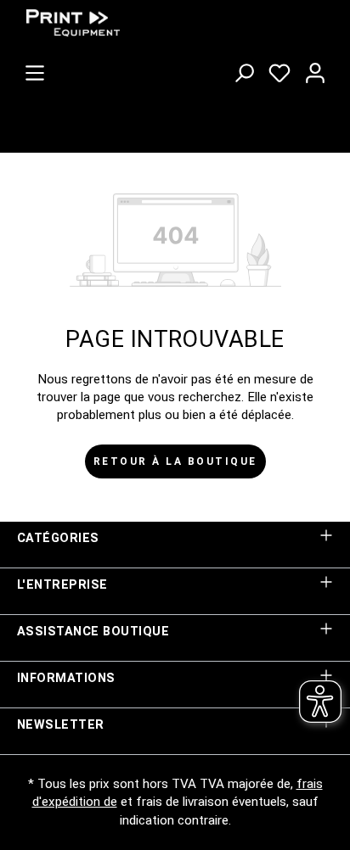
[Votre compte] (315, 69)
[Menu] (35, 69)
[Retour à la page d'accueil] (144, 22)
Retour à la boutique (175, 461)
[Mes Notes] (279, 69)
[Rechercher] (244, 69)
